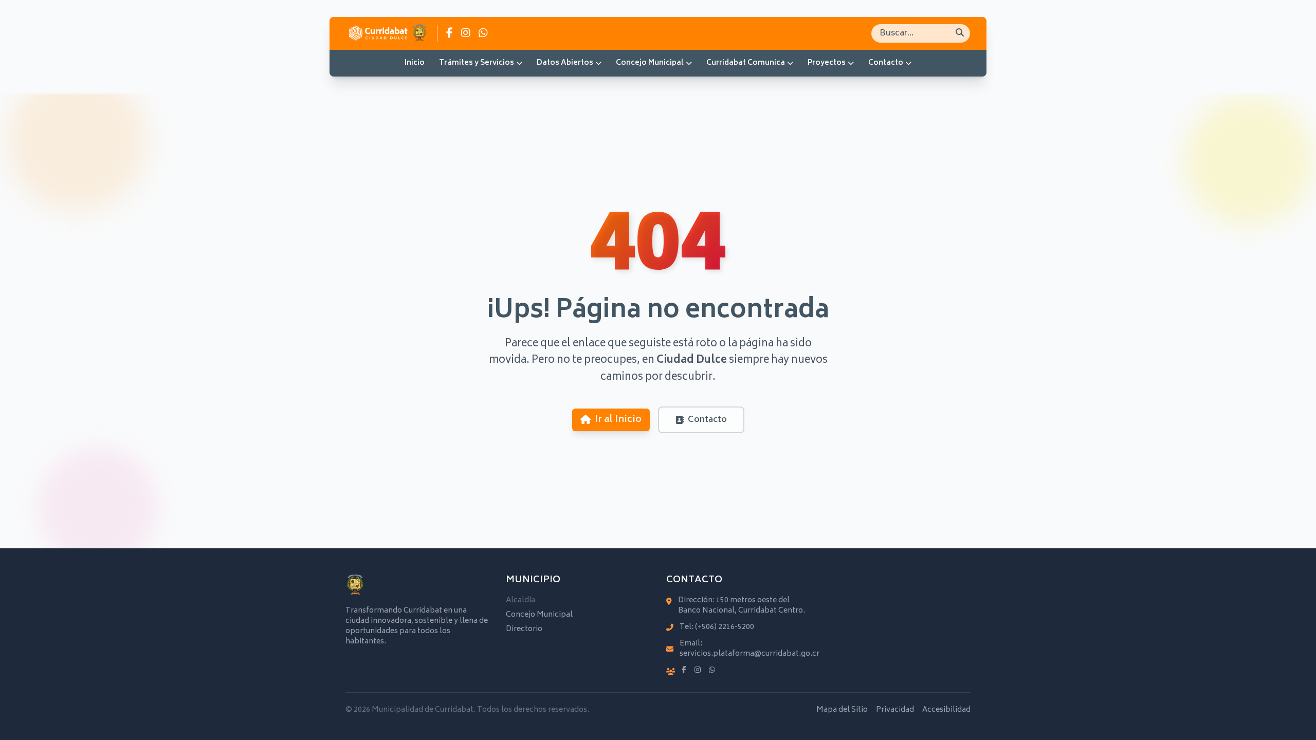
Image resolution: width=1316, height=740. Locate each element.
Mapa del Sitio (842, 710)
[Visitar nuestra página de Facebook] (449, 33)
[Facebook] (684, 670)
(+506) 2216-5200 (724, 627)
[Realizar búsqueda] (960, 33)
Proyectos (827, 63)
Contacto (885, 63)
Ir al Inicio (618, 420)
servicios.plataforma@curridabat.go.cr (749, 653)
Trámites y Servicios (476, 63)
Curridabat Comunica (745, 63)
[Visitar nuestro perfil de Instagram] (465, 33)
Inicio (415, 63)
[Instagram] (697, 670)
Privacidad (895, 710)
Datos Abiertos (565, 63)
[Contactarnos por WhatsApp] (483, 33)
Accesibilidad (946, 710)
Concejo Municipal (650, 63)
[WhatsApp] (712, 670)
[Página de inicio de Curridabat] (387, 33)
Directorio (524, 629)
